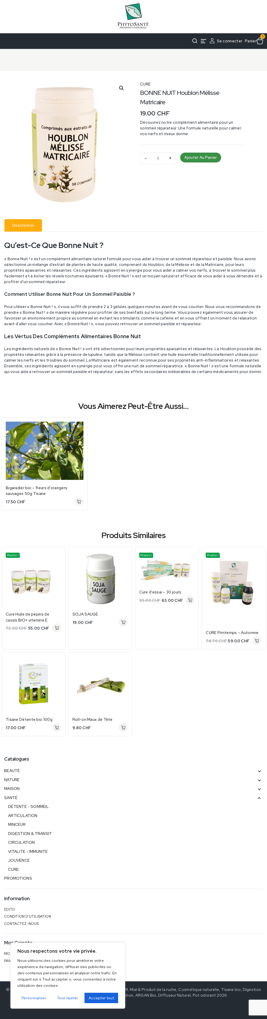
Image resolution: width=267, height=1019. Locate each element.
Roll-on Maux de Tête (92, 719)
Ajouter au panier (200, 157)
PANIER (10, 961)
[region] (67, 976)
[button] (121, 88)
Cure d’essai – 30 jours (160, 592)
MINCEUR (17, 824)
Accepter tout (101, 998)
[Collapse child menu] (259, 798)
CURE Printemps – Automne (232, 632)
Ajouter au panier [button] (78, 501)
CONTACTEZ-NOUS (21, 924)
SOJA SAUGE (85, 614)
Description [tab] (23, 225)
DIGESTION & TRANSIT (30, 833)
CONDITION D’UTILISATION (27, 916)
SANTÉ (11, 797)
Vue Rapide (78, 426)
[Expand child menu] (259, 771)
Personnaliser (34, 998)
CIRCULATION (21, 842)
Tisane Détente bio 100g (29, 719)
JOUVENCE (19, 860)
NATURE (12, 779)
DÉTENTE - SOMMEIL (28, 806)
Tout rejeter (67, 998)
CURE (145, 84)
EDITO (9, 909)
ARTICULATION (23, 815)
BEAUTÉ (12, 770)
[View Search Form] (195, 41)
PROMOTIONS (18, 878)
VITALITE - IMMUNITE (28, 851)
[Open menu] (203, 41)
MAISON (12, 788)
